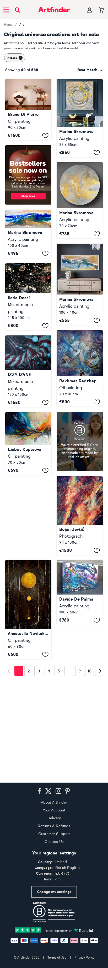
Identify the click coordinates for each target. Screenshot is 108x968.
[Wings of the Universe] (28, 443)
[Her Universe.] (80, 368)
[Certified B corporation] (54, 946)
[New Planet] (80, 200)
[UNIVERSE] (80, 515)
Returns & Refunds (54, 860)
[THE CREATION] (28, 109)
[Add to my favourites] (45, 135)
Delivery (54, 852)
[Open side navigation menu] (6, 9)
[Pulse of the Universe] (28, 609)
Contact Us (54, 876)
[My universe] (80, 592)
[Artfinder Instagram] (58, 825)
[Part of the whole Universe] (28, 371)
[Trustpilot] (54, 963)
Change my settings (54, 926)
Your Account (54, 844)
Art (21, 24)
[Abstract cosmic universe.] (80, 118)
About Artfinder (54, 836)
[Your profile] (89, 9)
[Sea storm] (28, 234)
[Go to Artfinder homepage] (54, 9)
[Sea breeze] (80, 284)
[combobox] (90, 70)
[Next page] (99, 806)
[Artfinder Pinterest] (67, 825)
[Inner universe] (28, 296)
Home (8, 24)
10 (89, 806)
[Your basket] (101, 10)
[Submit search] (17, 9)
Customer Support (54, 868)
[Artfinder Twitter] (48, 825)
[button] (90, 70)
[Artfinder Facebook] (39, 825)
